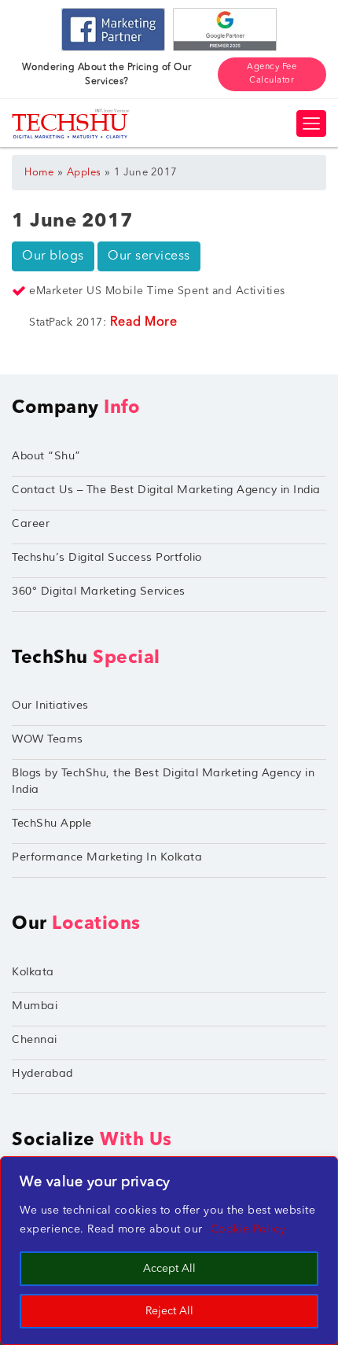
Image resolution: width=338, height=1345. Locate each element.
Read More (144, 322)
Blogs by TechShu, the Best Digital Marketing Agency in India (163, 781)
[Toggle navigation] (311, 123)
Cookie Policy (248, 1229)
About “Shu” (46, 455)
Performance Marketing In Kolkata (107, 857)
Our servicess (149, 256)
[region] (169, 1250)
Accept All (169, 1268)
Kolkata (33, 971)
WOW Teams (47, 739)
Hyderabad (42, 1073)
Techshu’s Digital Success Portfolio (107, 557)
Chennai (34, 1039)
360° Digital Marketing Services (99, 591)
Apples (84, 173)
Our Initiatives (50, 705)
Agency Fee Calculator (271, 74)
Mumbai (34, 1005)
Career (31, 523)
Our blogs (53, 256)
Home (38, 173)
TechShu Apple (52, 823)
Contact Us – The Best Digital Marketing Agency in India (166, 489)
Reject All (169, 1311)
